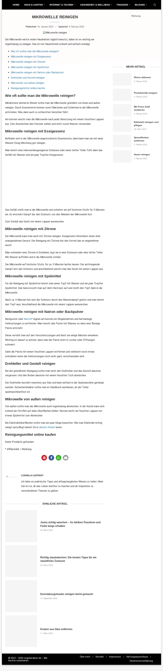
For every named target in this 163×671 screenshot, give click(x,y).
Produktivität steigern (145, 93)
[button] (44, 458)
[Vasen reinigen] (122, 156)
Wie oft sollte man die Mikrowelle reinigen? (35, 51)
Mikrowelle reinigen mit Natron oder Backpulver (37, 72)
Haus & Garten (33, 4)
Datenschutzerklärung (141, 661)
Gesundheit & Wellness (95, 4)
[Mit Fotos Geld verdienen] (122, 110)
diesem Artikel (47, 427)
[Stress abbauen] (122, 79)
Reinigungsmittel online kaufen (28, 88)
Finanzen (122, 4)
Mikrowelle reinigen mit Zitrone (28, 61)
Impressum (115, 656)
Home (16, 4)
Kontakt (100, 656)
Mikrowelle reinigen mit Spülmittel (30, 67)
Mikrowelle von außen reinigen (27, 82)
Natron (28, 318)
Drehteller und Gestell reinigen (28, 77)
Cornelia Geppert (32, 475)
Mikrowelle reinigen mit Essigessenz (31, 56)
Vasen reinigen (142, 154)
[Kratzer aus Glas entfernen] (21, 631)
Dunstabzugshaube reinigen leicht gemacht (66, 594)
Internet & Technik (61, 4)
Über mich (85, 656)
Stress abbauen (142, 77)
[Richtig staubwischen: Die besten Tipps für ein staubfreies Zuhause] (21, 561)
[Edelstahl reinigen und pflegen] (122, 126)
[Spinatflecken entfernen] (122, 141)
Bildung (140, 4)
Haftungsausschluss (137, 656)
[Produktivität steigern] (122, 95)
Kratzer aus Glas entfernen (56, 629)
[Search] (154, 5)
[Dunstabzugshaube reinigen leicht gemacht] (21, 596)
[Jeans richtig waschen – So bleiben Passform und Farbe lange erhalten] (21, 526)
